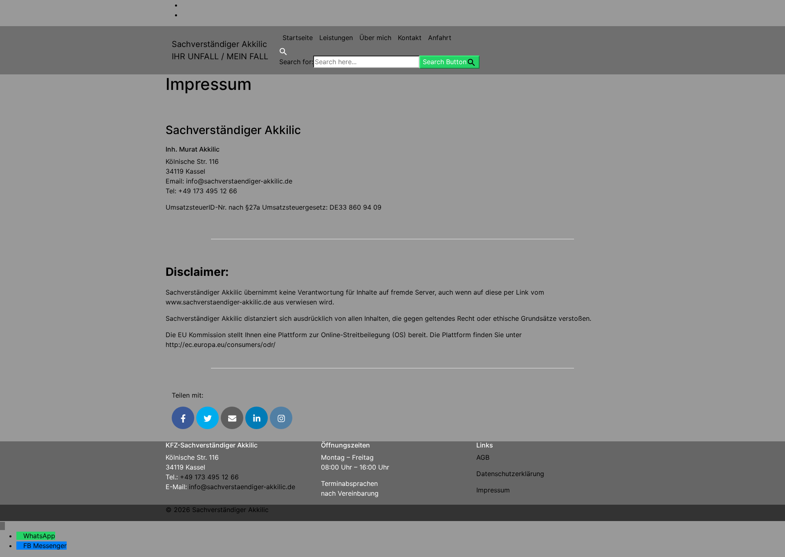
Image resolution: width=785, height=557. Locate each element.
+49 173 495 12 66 (207, 191)
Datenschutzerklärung (510, 474)
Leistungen (336, 38)
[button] (283, 51)
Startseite (298, 38)
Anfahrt (439, 38)
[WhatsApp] (19, 536)
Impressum (493, 490)
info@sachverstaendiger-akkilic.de (239, 181)
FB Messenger (45, 545)
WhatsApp (39, 536)
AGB (482, 457)
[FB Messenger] (19, 545)
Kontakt (410, 38)
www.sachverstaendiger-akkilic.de (218, 302)
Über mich (375, 38)
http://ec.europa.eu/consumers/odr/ (221, 344)
